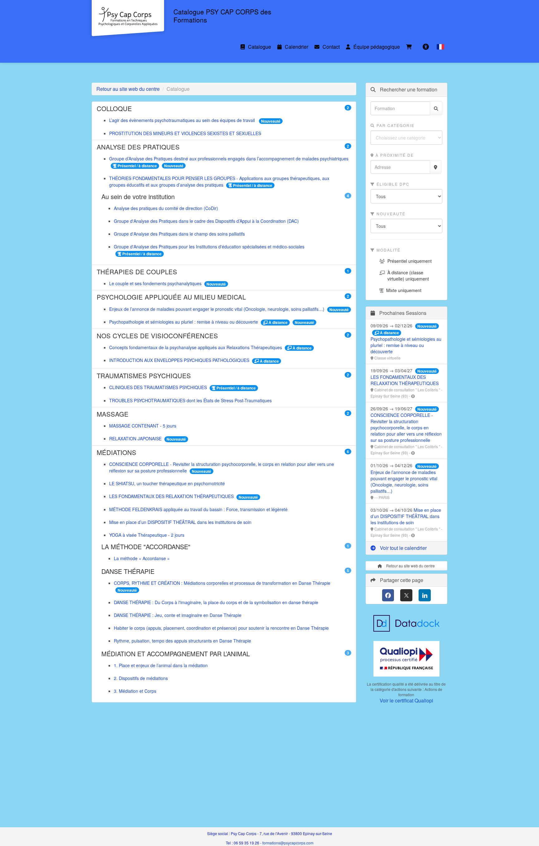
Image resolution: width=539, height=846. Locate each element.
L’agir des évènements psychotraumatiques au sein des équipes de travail (183, 120)
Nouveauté (390, 213)
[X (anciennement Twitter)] (406, 595)
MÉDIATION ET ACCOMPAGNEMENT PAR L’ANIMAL (226, 654)
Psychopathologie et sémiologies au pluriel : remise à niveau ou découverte (184, 322)
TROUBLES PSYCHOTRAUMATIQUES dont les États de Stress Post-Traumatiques (190, 400)
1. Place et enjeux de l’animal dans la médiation (161, 665)
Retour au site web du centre (128, 88)
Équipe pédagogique (376, 46)
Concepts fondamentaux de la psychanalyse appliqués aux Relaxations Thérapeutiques (196, 347)
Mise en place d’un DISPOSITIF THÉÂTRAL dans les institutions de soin (180, 522)
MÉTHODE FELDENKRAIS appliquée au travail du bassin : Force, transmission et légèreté (198, 509)
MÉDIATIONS (224, 452)
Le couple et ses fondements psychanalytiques (156, 283)
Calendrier (296, 46)
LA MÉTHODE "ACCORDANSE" (226, 546)
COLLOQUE (224, 108)
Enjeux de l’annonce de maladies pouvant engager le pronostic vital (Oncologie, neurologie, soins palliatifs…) (217, 309)
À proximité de (394, 155)
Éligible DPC (392, 184)
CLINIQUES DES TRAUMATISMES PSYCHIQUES (158, 387)
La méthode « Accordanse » (142, 558)
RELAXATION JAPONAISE (136, 438)
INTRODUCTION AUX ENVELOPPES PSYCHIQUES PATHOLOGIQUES (179, 360)
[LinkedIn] (425, 595)
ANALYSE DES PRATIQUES (224, 147)
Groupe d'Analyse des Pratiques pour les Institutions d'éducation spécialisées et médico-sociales (209, 246)
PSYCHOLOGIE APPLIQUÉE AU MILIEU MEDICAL (224, 297)
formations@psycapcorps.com (287, 842)
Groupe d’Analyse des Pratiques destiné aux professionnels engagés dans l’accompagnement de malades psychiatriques (228, 158)
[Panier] (410, 46)
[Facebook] (388, 595)
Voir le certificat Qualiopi (406, 700)
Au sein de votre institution (226, 196)
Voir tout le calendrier (403, 547)
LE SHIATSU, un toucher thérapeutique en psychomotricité (167, 483)
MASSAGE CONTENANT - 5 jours (142, 426)
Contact (331, 46)
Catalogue (259, 46)
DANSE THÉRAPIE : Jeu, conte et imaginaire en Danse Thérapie (177, 615)
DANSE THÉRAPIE (226, 571)
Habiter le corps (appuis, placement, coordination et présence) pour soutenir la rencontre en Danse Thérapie (221, 628)
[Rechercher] (436, 108)
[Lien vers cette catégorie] (140, 109)
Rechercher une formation (408, 89)
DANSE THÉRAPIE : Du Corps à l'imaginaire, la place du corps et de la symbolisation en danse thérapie (216, 602)
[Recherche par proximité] (435, 167)
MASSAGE (224, 414)
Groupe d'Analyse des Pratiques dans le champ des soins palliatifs (179, 234)
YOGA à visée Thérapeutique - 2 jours (146, 535)
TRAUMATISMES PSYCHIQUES (224, 375)
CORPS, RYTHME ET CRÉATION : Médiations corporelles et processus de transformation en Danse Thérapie (222, 583)
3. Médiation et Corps (135, 691)
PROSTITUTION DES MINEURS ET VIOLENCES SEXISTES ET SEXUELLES (185, 133)
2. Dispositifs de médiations (141, 678)
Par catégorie (395, 125)
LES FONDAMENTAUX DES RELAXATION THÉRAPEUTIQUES (172, 496)
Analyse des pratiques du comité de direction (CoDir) (166, 208)
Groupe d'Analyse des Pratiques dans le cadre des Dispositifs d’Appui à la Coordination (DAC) (206, 221)
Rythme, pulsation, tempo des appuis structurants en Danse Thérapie (182, 641)
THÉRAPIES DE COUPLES (224, 272)
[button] (440, 46)
